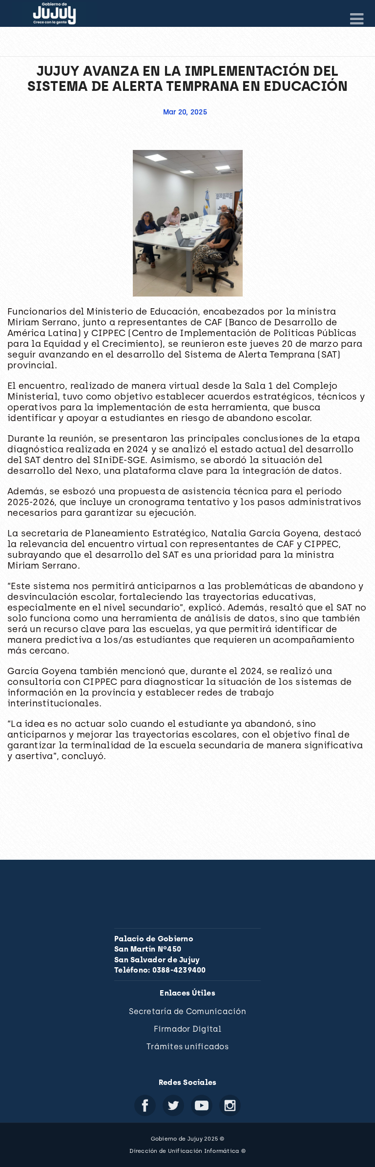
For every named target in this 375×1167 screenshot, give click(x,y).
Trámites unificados (187, 1046)
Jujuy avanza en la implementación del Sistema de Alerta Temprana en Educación (187, 78)
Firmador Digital (188, 1029)
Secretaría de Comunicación (187, 1011)
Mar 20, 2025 (185, 112)
